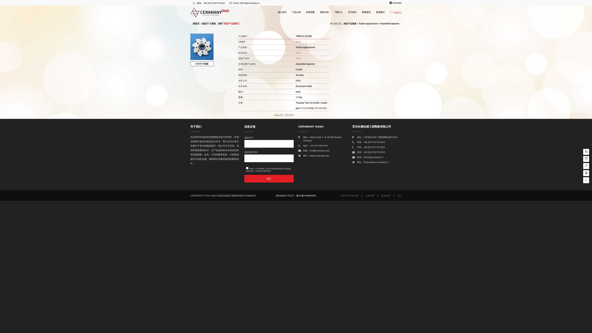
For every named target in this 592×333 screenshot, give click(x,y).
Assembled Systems (389, 23)
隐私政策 (268, 171)
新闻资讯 (366, 12)
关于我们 (352, 12)
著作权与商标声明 (349, 195)
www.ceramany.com (319, 155)
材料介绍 (324, 12)
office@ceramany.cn (250, 3)
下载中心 (338, 12)
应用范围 (310, 12)
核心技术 (282, 12)
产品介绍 (296, 12)
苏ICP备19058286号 (306, 195)
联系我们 (380, 12)
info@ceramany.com (319, 150)
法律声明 (370, 195)
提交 (269, 178)
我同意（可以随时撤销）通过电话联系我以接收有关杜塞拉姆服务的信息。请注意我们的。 (268, 170)
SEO (400, 195)
